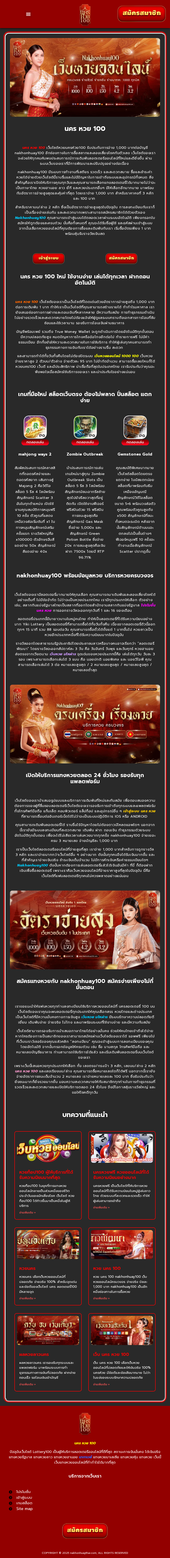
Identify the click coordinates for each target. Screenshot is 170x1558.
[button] (28, 14)
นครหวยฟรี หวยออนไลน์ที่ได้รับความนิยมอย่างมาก (121, 1175)
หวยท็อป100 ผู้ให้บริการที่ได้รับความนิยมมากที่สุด (46, 1175)
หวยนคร (27, 1268)
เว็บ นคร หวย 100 (111, 1354)
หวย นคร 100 (107, 1268)
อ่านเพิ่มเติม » (27, 1213)
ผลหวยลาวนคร (34, 1354)
